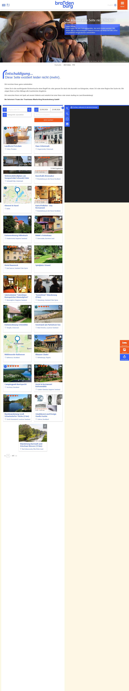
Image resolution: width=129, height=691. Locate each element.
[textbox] (15, 115)
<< (5, 456)
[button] (124, 350)
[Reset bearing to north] (67, 118)
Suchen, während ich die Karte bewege (85, 107)
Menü (122, 6)
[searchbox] (17, 110)
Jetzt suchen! (48, 120)
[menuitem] (110, 5)
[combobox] (17, 110)
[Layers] (67, 124)
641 (13, 456)
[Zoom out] (67, 113)
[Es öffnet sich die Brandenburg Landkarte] (8, 5)
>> (16, 456)
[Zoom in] (67, 108)
